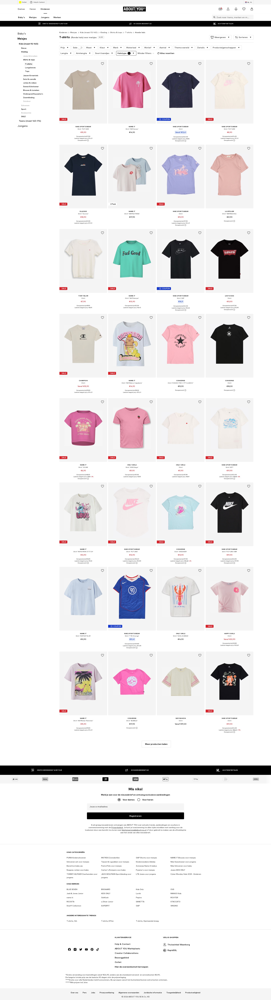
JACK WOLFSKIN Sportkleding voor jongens (116, 876)
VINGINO (174, 906)
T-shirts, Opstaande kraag (147, 921)
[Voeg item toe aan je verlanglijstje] (102, 63)
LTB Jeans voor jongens (146, 874)
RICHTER (174, 897)
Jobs (93, 993)
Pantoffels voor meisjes (111, 866)
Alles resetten (167, 53)
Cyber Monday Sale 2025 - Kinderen (186, 874)
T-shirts (128, 32)
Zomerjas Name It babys (146, 866)
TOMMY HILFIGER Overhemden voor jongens (82, 876)
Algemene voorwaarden (129, 993)
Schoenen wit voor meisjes (78, 862)
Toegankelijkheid (173, 993)
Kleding (103, 32)
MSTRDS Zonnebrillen (110, 858)
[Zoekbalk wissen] (251, 17)
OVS (172, 889)
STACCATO (175, 902)
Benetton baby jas (75, 866)
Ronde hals (140, 32)
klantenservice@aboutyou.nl (134, 830)
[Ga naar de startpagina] (82, 939)
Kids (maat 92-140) (89, 32)
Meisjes (73, 32)
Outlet (24, 2)
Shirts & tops (116, 32)
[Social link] (69, 949)
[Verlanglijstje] (244, 9)
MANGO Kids (176, 893)
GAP (138, 906)
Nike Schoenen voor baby (181, 866)
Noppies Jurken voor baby (78, 870)
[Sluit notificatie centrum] (236, 9)
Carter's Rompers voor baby (113, 870)
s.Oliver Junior (107, 902)
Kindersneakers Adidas (145, 862)
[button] (220, 37)
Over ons (74, 993)
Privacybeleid (117, 827)
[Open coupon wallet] (220, 9)
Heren (33, 9)
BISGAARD (105, 889)
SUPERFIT (105, 906)
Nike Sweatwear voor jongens (183, 862)
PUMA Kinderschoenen (76, 858)
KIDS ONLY (105, 893)
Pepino (139, 897)
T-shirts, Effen (107, 921)
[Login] (228, 9)
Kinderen (45, 9)
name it (70, 897)
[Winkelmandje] (251, 9)
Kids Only (140, 889)
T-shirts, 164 (72, 921)
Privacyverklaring (107, 993)
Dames (21, 9)
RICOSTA (70, 902)
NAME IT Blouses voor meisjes (183, 858)
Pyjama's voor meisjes (145, 870)
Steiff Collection (74, 906)
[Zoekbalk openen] (213, 17)
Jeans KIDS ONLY (178, 870)
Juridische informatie (153, 993)
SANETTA (140, 902)
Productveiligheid (192, 993)
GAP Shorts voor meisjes (146, 858)
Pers (85, 993)
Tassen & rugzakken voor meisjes (115, 862)
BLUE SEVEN (72, 889)
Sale (75, 47)
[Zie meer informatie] (83, 140)
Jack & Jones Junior (75, 893)
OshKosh (105, 897)
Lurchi (138, 893)
